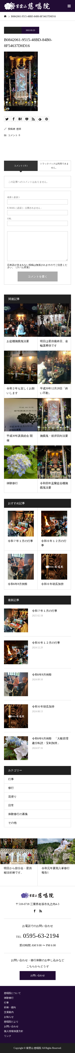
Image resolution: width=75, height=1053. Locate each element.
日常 (11, 805)
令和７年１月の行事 (44, 610)
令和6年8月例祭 (42, 674)
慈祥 (18, 129)
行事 (11, 779)
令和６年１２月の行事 (46, 642)
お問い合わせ (37, 975)
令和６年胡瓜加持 (43, 706)
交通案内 (9, 1012)
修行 (11, 787)
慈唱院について (12, 993)
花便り (12, 796)
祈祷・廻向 (10, 1007)
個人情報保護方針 (13, 1031)
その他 (12, 822)
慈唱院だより (11, 1021)
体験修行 (9, 997)
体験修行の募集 (18, 814)
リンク (7, 1036)
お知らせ (9, 1017)
